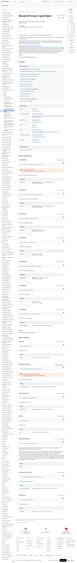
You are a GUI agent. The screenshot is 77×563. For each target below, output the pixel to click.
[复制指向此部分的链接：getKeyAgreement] (30, 393)
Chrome (35, 555)
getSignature (35, 139)
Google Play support (70, 544)
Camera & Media (30, 545)
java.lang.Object (22, 25)
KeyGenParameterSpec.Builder (32, 43)
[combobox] (47, 1)
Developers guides (60, 542)
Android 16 (49, 541)
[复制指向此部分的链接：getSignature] (27, 495)
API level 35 (62, 309)
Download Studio (60, 546)
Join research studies (70, 546)
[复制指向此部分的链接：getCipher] (25, 341)
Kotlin (59, 18)
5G (27, 548)
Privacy (28, 547)
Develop (22, 1)
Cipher (40, 37)
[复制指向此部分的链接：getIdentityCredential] (31, 364)
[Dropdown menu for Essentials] (17, 1)
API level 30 (62, 159)
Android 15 (49, 543)
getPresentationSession (37, 134)
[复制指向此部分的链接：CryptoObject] (27, 160)
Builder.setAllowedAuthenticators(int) (28, 57)
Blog (17, 548)
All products (58, 555)
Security (18, 543)
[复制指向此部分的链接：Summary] (26, 62)
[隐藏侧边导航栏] (13, 561)
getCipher (34, 109)
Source (18, 545)
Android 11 (49, 550)
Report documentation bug (71, 542)
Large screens (39, 539)
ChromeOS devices (40, 543)
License (21, 560)
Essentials (14, 1)
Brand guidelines (27, 560)
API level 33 (62, 190)
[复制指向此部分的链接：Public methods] (30, 337)
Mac (43, 37)
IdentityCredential (49, 37)
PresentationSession (59, 37)
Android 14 (49, 545)
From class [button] (26, 149)
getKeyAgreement (35, 120)
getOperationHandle (36, 129)
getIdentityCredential (37, 113)
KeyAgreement (24, 38)
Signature (35, 37)
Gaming (28, 539)
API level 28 (62, 15)
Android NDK (59, 548)
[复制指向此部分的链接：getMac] (24, 416)
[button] (7, 12)
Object (24, 22)
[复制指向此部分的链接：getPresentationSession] (33, 472)
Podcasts (18, 550)
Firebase (41, 555)
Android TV (39, 547)
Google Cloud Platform (49, 555)
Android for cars (40, 545)
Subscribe (63, 560)
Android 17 (49, 539)
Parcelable (45, 452)
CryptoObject (23, 69)
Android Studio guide (60, 541)
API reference (4, 5)
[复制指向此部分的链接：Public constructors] (33, 156)
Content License (48, 519)
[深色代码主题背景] (63, 163)
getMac (33, 125)
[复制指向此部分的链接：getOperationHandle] (31, 439)
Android (18, 539)
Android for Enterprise (20, 541)
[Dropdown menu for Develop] (25, 1)
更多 (29, 1)
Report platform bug (70, 539)
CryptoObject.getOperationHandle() (27, 332)
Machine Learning (30, 541)
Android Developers (22, 11)
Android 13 (49, 547)
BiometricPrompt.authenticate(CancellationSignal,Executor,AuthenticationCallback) (38, 52)
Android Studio (69, 1)
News (17, 547)
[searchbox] (7, 10)
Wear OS (38, 541)
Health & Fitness (29, 543)
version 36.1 (62, 261)
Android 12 (49, 548)
